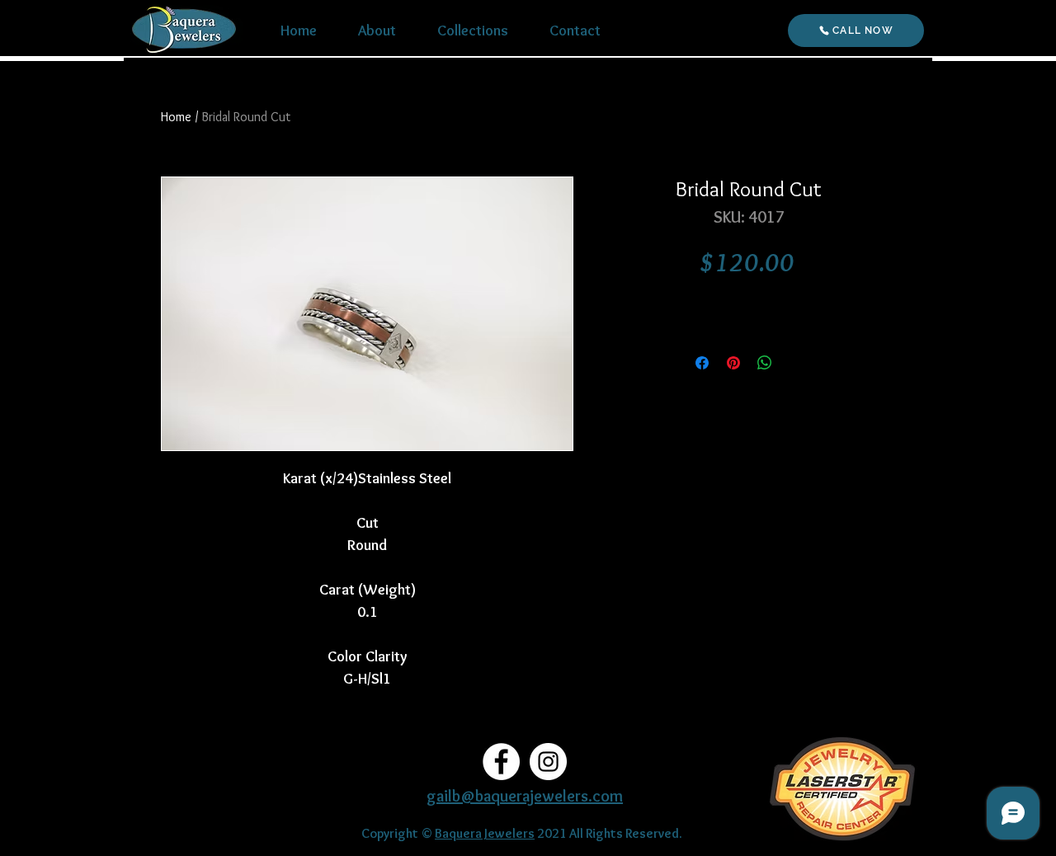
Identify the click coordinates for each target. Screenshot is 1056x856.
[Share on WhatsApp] (765, 363)
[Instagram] (548, 761)
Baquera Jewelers (485, 833)
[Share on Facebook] (702, 363)
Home (176, 117)
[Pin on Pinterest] (733, 363)
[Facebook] (501, 761)
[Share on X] (796, 363)
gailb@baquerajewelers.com (525, 796)
